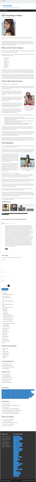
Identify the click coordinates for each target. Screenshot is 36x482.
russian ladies (22, 396)
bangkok (6, 213)
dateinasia (28, 391)
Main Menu (5, 10)
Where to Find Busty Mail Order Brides (11, 422)
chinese (10, 391)
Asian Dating (5, 310)
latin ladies (16, 395)
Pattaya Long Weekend (6, 368)
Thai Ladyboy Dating (8, 425)
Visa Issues (4, 357)
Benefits (3, 305)
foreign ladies (25, 392)
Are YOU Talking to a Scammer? (7, 307)
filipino (11, 392)
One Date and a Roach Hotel (6, 363)
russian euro (17, 396)
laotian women (4, 395)
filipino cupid (15, 392)
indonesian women (16, 451)
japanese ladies (16, 452)
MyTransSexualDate (26, 180)
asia (14, 436)
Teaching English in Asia (6, 328)
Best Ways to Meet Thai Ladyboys (8, 316)
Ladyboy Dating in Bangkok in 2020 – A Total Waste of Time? (12, 410)
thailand (30, 396)
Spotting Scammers (5, 336)
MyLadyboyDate (10, 173)
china (7, 391)
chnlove (25, 391)
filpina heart (20, 392)
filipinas (8, 392)
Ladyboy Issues (5, 356)
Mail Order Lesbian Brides (6, 403)
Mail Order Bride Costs (6, 296)
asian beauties (18, 436)
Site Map (33, 480)
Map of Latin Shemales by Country (7, 304)
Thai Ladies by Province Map (6, 379)
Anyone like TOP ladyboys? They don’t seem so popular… (11, 405)
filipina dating (4, 392)
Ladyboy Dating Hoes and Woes (7, 365)
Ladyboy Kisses (10, 54)
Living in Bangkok (5, 329)
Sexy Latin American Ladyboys (8, 321)
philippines (3, 396)
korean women (16, 455)
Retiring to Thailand (6, 354)
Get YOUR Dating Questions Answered (8, 323)
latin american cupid (10, 395)
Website (3, 280)
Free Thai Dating (5, 311)
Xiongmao (9, 17)
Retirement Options (5, 339)
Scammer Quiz (5, 337)
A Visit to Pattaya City (5, 331)
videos (15, 398)
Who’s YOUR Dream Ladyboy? (8, 319)
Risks (3, 302)
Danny (6, 223)
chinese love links (14, 391)
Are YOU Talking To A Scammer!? (7, 377)
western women (26, 398)
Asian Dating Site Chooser (6, 374)
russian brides (12, 396)
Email (3, 276)
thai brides (26, 396)
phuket (26, 213)
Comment (4, 259)
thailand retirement (5, 214)
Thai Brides (7, 6)
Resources (3, 342)
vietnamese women (20, 398)
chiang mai (10, 213)
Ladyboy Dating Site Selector (7, 314)
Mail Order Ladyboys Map (6, 380)
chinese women (20, 391)
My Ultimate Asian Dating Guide (8, 294)
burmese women (19, 439)
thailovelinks (11, 398)
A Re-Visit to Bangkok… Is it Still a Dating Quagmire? (10, 408)
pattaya (23, 213)
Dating (4, 349)
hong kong (29, 392)
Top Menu (3, 0)
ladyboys (13, 213)
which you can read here (11, 174)
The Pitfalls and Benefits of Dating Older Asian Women (11, 411)
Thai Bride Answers (5, 348)
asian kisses (15, 437)
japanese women (16, 454)
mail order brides (27, 395)
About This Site (24, 480)
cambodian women (16, 440)
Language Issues (4, 334)
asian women (20, 437)
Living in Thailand (5, 351)
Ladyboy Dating (5, 313)
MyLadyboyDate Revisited (7, 318)
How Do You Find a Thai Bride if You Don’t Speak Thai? (11, 413)
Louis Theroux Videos (6, 326)
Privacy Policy (29, 480)
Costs (3, 299)
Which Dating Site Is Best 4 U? (7, 297)
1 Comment (13, 17)
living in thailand (18, 213)
